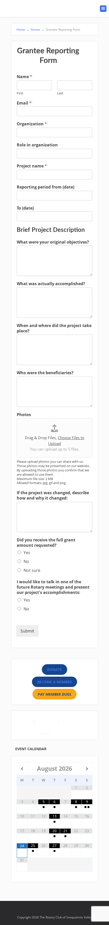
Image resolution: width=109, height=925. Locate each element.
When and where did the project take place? (54, 328)
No (26, 561)
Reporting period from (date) (45, 187)
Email (24, 103)
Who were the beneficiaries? (45, 372)
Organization (32, 124)
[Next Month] (87, 769)
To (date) (25, 208)
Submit (27, 631)
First (20, 93)
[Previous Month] (22, 769)
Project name (32, 166)
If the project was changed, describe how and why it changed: (53, 495)
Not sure (32, 570)
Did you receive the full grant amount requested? (46, 542)
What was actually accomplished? (51, 283)
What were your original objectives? (53, 242)
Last (60, 93)
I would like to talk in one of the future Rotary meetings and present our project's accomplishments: (53, 587)
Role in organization (37, 145)
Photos (24, 414)
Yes (27, 552)
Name (24, 76)
